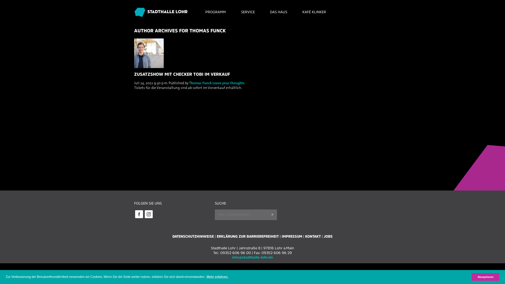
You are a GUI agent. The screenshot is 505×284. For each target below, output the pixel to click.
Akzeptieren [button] (486, 276)
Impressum (292, 236)
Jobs (328, 236)
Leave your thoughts (228, 83)
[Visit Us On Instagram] (148, 218)
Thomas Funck (200, 83)
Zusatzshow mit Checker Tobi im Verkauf (182, 74)
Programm (215, 12)
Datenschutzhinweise (193, 236)
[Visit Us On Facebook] (139, 218)
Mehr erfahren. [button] (217, 276)
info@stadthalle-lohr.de (252, 257)
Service (248, 12)
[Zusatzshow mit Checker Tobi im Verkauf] (252, 69)
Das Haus (278, 12)
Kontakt (313, 236)
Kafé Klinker (314, 12)
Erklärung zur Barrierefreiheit (248, 236)
